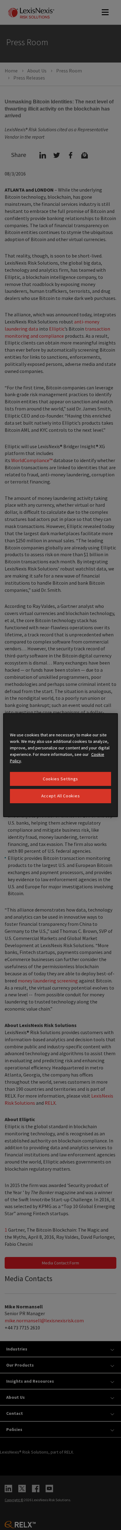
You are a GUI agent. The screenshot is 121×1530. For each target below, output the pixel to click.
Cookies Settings (60, 778)
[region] (60, 765)
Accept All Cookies (60, 796)
